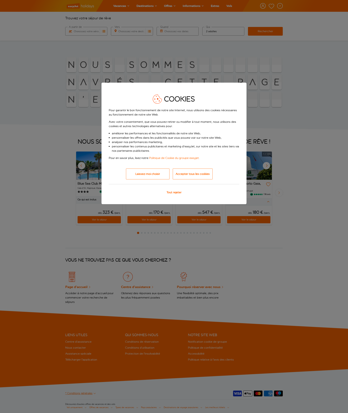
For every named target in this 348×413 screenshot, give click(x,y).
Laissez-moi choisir (147, 174)
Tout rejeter (174, 192)
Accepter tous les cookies (193, 174)
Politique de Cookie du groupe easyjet (174, 158)
